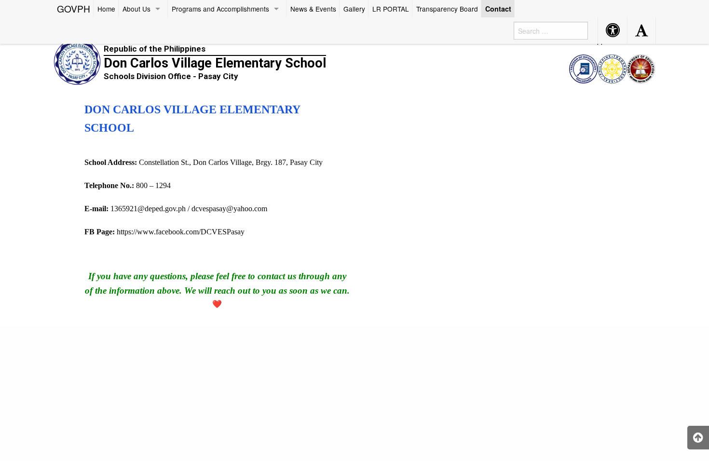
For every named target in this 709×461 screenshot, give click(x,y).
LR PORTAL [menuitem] (390, 9)
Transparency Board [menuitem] (447, 9)
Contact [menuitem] (498, 9)
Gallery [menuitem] (354, 9)
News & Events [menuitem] (313, 9)
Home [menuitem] (106, 9)
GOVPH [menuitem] (73, 8)
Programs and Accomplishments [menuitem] (220, 9)
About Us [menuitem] (136, 9)
